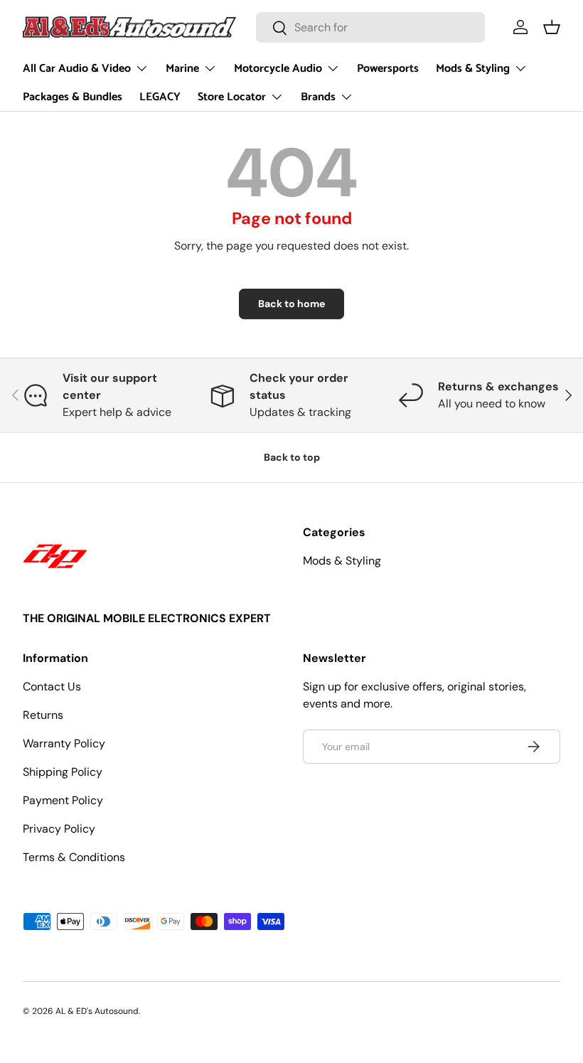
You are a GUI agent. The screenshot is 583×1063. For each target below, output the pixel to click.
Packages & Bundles (72, 97)
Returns (43, 714)
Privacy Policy (59, 828)
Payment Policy (63, 800)
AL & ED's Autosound (97, 1011)
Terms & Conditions (74, 857)
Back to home (291, 303)
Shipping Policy (62, 771)
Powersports (388, 68)
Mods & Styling (342, 560)
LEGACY (160, 97)
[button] (551, 27)
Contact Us (52, 686)
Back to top (292, 457)
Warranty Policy (64, 743)
